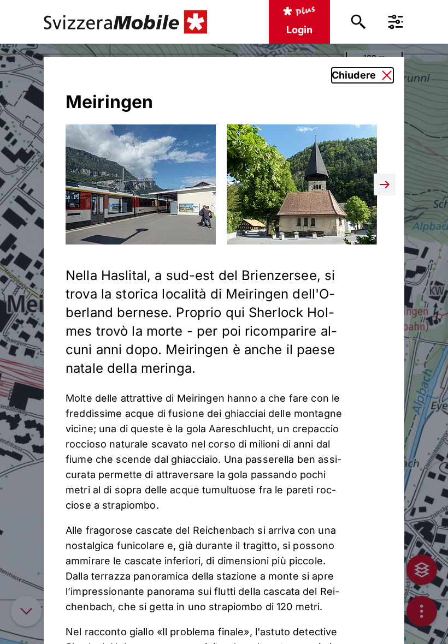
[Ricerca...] (358, 22)
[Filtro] (395, 22)
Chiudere (354, 75)
